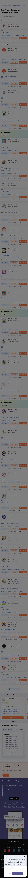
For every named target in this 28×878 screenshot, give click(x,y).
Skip (10, 873)
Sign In (17, 873)
